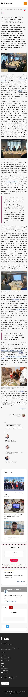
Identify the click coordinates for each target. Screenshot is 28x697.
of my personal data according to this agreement (14, 565)
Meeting (20, 428)
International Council (10, 425)
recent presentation (12, 182)
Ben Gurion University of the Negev (11, 350)
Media (2, 663)
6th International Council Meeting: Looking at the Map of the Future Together (13, 515)
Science (3, 652)
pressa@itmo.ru (5, 672)
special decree (20, 309)
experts (20, 90)
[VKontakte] (3, 13)
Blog (2, 666)
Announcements (9, 572)
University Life (5, 660)
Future (19, 425)
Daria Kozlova (8, 451)
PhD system (15, 299)
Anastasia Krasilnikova (15, 415)
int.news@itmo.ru (11, 601)
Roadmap (8, 428)
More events (20, 581)
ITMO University (15, 612)
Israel (14, 428)
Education (4, 655)
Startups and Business (7, 658)
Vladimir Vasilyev (9, 440)
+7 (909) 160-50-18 (5, 670)
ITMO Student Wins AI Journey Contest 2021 (13, 537)
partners (21, 352)
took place (21, 391)
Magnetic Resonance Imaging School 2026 (13, 575)
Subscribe (14, 560)
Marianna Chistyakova (10, 462)
